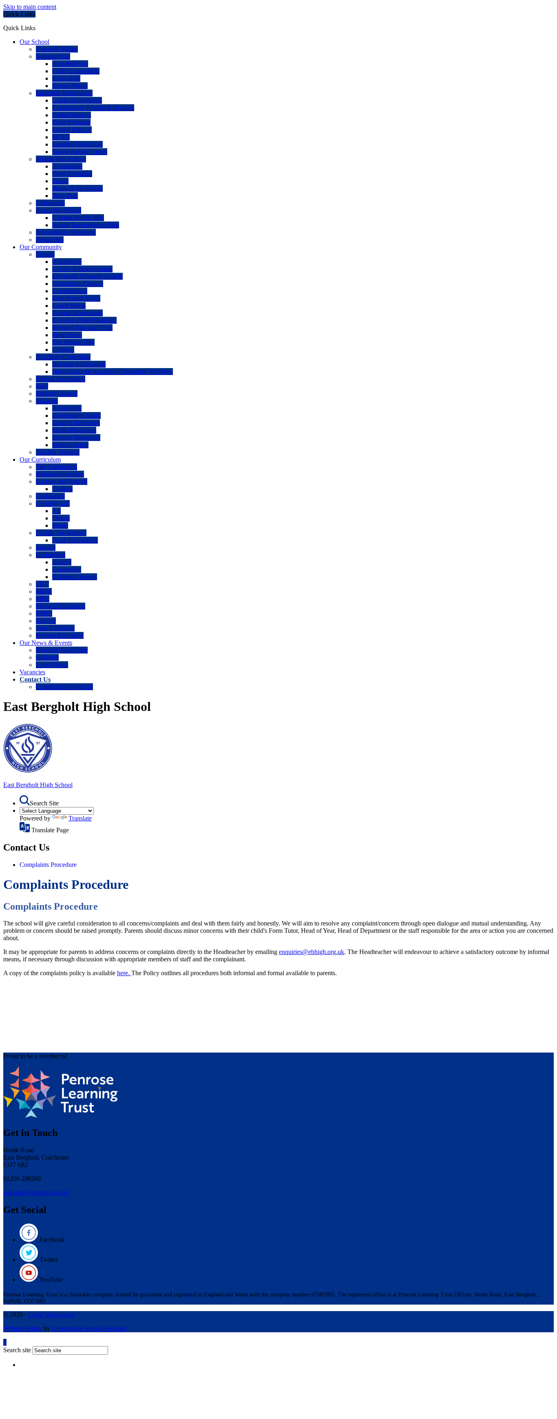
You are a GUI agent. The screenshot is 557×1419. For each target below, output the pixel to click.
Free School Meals (76, 298)
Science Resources (76, 437)
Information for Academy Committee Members (112, 371)
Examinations (69, 290)
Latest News (52, 664)
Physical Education (60, 606)
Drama (61, 518)
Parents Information (77, 312)
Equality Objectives (77, 144)
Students (47, 400)
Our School (34, 41)
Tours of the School (77, 188)
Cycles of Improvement (82, 268)
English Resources (76, 422)
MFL (42, 598)
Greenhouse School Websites (89, 1328)
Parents (45, 254)
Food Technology (75, 540)
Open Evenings (72, 173)
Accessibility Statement (66, 232)
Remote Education (60, 635)
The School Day (73, 342)
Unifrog (62, 488)
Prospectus (50, 239)
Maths (44, 591)
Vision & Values (57, 49)
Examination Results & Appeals (93, 107)
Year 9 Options (55, 628)
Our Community (41, 246)
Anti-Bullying (70, 63)
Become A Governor (79, 364)
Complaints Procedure (64, 686)
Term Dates (67, 334)
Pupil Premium (71, 122)
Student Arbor (70, 444)
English (45, 547)
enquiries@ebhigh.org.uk (311, 951)
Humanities (50, 554)
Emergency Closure (77, 283)
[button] (38, 27)
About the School (58, 210)
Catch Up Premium (77, 100)
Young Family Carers (79, 151)
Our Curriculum (40, 459)
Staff (42, 386)
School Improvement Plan (85, 225)
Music (60, 525)
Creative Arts (53, 503)
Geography (66, 569)
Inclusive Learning (60, 474)
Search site (17, 1350)
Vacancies (32, 672)
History (61, 562)
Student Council (56, 393)
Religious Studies (74, 576)
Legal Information (51, 1314)
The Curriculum (56, 466)
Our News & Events (46, 642)
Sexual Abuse (70, 85)
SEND (61, 137)
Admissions (67, 166)
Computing (50, 496)
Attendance (67, 261)
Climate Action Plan (78, 217)
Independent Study (76, 415)
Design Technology (61, 532)
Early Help (66, 78)
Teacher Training (58, 452)
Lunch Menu (69, 305)
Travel (60, 181)
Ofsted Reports (71, 115)
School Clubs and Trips (82, 327)
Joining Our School (61, 159)
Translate (80, 818)
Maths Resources (74, 430)
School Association (60, 378)
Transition (65, 195)
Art (56, 510)
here (122, 972)
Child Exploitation (75, 71)
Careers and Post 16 (61, 481)
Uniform (63, 349)
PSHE (44, 613)
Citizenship (50, 203)
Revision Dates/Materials (84, 320)
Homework (67, 408)
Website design (22, 1328)
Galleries (47, 657)
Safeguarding (53, 56)
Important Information (64, 93)
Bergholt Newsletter (62, 650)
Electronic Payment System (87, 276)
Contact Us (35, 679)
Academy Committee (63, 356)
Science (46, 620)
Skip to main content (29, 6)
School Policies (72, 129)
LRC (42, 584)
